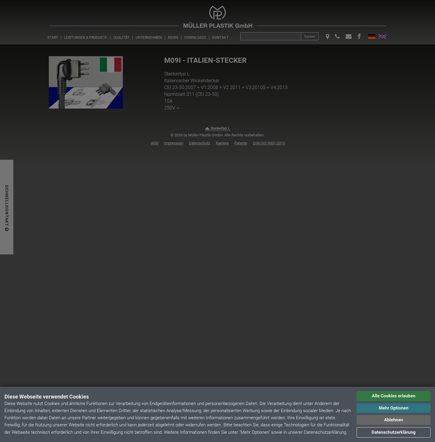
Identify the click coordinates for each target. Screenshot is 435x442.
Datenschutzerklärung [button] (394, 432)
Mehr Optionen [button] (393, 408)
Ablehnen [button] (393, 419)
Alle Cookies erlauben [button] (393, 396)
